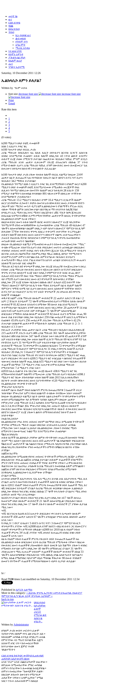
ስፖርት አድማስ (24, 589)
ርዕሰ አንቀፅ (7, 655)
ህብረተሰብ (39, 602)
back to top (7, 599)
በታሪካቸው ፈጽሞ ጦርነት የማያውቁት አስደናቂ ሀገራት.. (40, 613)
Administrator (21, 624)
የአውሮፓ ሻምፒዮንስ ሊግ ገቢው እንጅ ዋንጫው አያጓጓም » (41, 594)
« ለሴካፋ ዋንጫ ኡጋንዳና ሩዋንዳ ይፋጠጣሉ (49, 592)
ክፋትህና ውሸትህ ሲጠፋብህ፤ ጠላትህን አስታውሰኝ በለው (22, 657)
